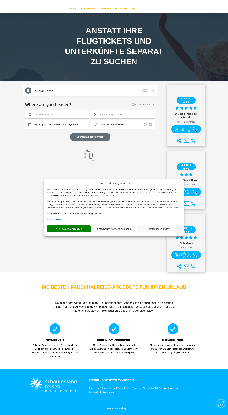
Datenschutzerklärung (113, 388)
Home (72, 8)
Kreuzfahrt (121, 8)
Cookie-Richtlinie (55, 219)
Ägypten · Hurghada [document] (186, 122)
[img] (177, 129)
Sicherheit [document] (55, 340)
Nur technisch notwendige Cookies (114, 228)
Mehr (133, 8)
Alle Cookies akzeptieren (69, 228)
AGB (154, 388)
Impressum (94, 388)
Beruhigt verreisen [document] (114, 340)
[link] (186, 116)
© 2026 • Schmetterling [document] (114, 408)
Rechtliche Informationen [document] (111, 380)
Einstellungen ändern (159, 228)
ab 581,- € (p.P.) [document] (186, 166)
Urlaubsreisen (87, 8)
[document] (186, 115)
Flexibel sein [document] (172, 340)
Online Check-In (133, 388)
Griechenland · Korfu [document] (186, 184)
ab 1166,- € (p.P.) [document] (186, 229)
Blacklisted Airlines (168, 388)
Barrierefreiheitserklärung (101, 392)
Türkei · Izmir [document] (186, 247)
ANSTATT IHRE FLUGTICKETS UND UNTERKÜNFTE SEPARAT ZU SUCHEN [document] (114, 46)
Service (146, 388)
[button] (179, 141)
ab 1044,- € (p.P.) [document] (186, 100)
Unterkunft (104, 8)
